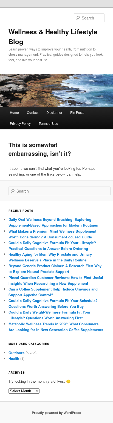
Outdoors (16, 352)
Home (14, 112)
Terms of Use (48, 123)
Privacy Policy (20, 123)
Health (14, 358)
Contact (32, 112)
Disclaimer (54, 112)
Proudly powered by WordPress (56, 412)
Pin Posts (77, 112)
